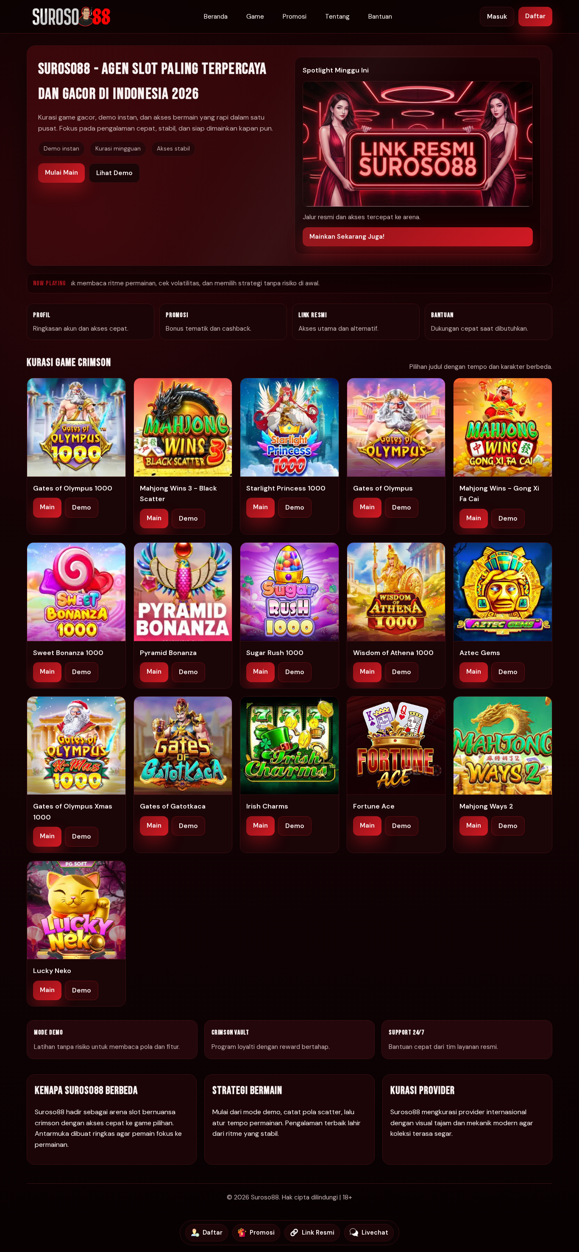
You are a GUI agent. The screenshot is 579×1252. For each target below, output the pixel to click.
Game (255, 16)
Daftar (535, 16)
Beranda (216, 16)
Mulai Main (61, 172)
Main (47, 507)
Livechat (375, 1232)
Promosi (294, 16)
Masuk (497, 16)
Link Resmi (318, 1232)
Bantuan (380, 16)
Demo (81, 507)
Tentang (337, 16)
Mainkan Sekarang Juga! (346, 236)
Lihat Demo (114, 173)
